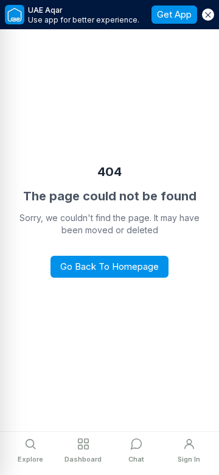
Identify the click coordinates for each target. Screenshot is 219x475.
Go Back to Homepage (109, 266)
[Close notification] (208, 14)
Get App (174, 14)
